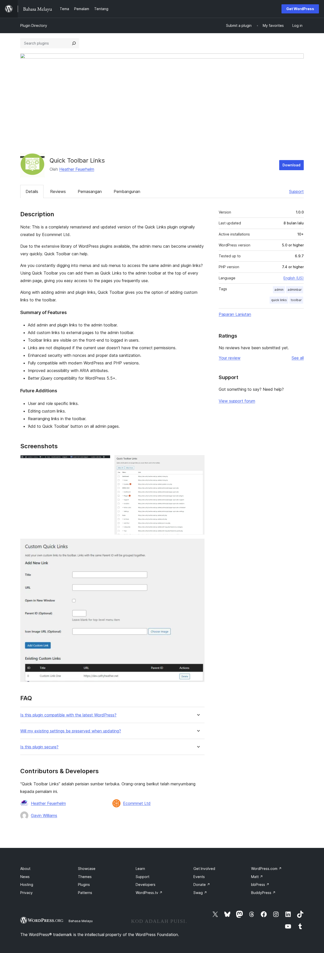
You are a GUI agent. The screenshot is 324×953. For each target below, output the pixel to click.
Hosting (26, 884)
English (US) (294, 278)
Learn (140, 868)
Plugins (84, 884)
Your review (229, 357)
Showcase (86, 868)
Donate (201, 884)
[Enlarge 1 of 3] (103, 461)
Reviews (58, 191)
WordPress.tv (149, 892)
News (25, 876)
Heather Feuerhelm (76, 169)
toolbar (296, 300)
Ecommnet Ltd (137, 803)
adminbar (295, 289)
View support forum (237, 400)
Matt (257, 876)
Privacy (26, 892)
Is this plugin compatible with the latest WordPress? (68, 715)
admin (279, 289)
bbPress (260, 884)
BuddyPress (263, 892)
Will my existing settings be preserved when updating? (70, 731)
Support (296, 191)
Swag (200, 892)
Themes (85, 876)
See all (298, 357)
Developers (145, 884)
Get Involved (204, 868)
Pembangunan (127, 191)
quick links (279, 300)
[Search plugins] (74, 43)
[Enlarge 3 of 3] (197, 545)
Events (199, 876)
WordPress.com (266, 868)
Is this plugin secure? (39, 747)
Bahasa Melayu (81, 921)
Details (32, 191)
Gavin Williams (44, 815)
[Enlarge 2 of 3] (197, 461)
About (25, 868)
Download (291, 165)
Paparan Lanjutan (235, 314)
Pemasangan (90, 191)
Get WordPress (300, 9)
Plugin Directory (33, 25)
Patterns (85, 892)
